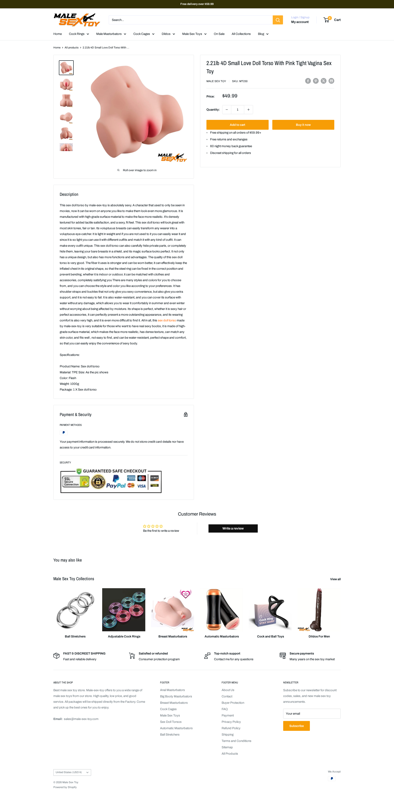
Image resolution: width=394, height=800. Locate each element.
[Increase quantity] (248, 109)
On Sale (219, 34)
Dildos (166, 34)
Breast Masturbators (174, 702)
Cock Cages (141, 34)
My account (300, 22)
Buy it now (303, 124)
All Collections (241, 34)
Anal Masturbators (172, 690)
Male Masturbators (109, 34)
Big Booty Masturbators (176, 696)
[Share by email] (331, 81)
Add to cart (237, 124)
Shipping (228, 734)
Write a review (233, 528)
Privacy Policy (231, 721)
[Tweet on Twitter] (323, 81)
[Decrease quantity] (226, 109)
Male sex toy (216, 81)
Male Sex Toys (192, 34)
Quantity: (213, 109)
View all (335, 579)
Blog (261, 34)
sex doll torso (167, 320)
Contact (227, 696)
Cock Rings (77, 34)
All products (72, 47)
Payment (228, 715)
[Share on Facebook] (308, 81)
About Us (228, 690)
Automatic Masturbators (176, 728)
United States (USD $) (69, 772)
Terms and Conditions (236, 741)
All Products (230, 753)
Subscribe (296, 726)
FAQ (225, 709)
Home (57, 34)
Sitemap (227, 747)
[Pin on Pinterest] (316, 81)
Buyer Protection (233, 702)
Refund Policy (231, 728)
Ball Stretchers (170, 734)
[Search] (278, 19)
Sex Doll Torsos (171, 721)
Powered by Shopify (65, 787)
